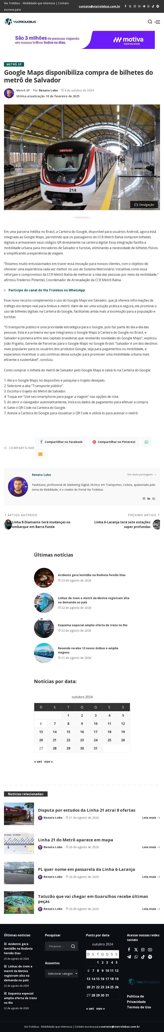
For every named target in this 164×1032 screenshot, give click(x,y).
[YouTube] (139, 6)
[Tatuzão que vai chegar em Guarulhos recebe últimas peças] (19, 902)
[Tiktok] (153, 6)
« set (38, 761)
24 (95, 740)
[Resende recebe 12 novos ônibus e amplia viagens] (44, 653)
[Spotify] (157, 6)
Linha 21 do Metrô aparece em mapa (75, 840)
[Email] (40, 454)
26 (123, 740)
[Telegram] (144, 6)
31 (95, 748)
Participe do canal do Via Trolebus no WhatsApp (47, 290)
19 (123, 732)
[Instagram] (134, 6)
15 (68, 732)
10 (95, 723)
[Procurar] (150, 22)
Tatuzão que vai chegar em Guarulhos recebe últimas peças (93, 899)
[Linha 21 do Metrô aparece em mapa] (19, 843)
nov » (48, 761)
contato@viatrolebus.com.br (99, 6)
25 (109, 740)
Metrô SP (14, 64)
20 (41, 740)
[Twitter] (130, 6)
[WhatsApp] (148, 6)
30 (82, 748)
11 (109, 723)
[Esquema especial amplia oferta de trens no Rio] (44, 628)
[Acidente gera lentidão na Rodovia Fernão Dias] (44, 578)
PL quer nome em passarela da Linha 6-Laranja (86, 869)
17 (95, 732)
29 (68, 748)
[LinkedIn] (148, 498)
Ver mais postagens (140, 474)
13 (41, 732)
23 (82, 740)
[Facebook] (125, 6)
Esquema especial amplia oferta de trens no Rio (92, 625)
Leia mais (149, 817)
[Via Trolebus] (143, 982)
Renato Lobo (48, 90)
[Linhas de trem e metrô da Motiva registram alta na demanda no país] (44, 603)
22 (68, 740)
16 (82, 732)
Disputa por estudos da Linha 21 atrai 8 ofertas (86, 810)
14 (54, 732)
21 (54, 740)
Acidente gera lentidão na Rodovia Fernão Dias (92, 575)
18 (109, 732)
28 (54, 748)
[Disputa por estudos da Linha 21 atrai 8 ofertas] (19, 814)
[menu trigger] (157, 22)
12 (123, 723)
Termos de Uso (139, 1007)
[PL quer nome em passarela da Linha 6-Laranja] (19, 873)
